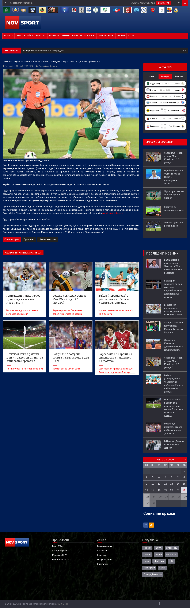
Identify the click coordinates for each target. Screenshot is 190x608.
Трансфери (149, 568)
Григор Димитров (153, 574)
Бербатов (171, 554)
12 (165, 484)
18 (159, 490)
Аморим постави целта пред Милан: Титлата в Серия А (173, 327)
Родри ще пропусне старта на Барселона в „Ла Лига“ (173, 428)
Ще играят (165, 76)
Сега (151, 76)
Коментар (77, 36)
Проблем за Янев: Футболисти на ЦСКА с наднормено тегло (173, 177)
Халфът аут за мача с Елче (66, 369)
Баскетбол (41, 36)
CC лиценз (62, 604)
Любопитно (89, 36)
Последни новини (162, 253)
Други (100, 36)
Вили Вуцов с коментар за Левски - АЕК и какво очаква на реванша (173, 266)
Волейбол (28, 36)
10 (152, 484)
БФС (171, 561)
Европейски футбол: (33, 50)
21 (178, 490)
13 (171, 484)
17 (152, 490)
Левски (147, 548)
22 (184, 490)
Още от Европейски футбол (23, 252)
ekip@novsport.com (23, 3)
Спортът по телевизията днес (174, 208)
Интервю (66, 36)
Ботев (162, 568)
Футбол (7, 36)
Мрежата (121, 36)
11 (159, 484)
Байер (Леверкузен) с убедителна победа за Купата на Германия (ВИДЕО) (173, 383)
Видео (111, 36)
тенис (146, 561)
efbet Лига (159, 561)
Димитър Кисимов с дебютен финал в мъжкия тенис (173, 345)
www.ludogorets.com (112, 213)
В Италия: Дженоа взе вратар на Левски (174, 444)
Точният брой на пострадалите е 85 (24, 369)
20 (171, 490)
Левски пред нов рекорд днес (173, 224)
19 (165, 490)
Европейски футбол (48, 66)
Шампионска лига (47, 239)
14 (178, 484)
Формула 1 (54, 36)
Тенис (18, 36)
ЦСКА (159, 548)
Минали (179, 76)
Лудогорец (29, 239)
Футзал (131, 36)
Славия (147, 554)
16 (146, 490)
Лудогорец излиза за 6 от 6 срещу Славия (174, 194)
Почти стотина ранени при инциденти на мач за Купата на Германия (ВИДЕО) (173, 407)
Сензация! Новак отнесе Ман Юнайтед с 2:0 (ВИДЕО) (69, 50)
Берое (159, 554)
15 (184, 484)
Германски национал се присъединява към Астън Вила (173, 309)
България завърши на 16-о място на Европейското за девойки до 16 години (173, 288)
